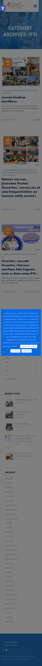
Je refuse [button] (15, 351)
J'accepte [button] (26, 351)
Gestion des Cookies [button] (28, 346)
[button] (3, 8)
